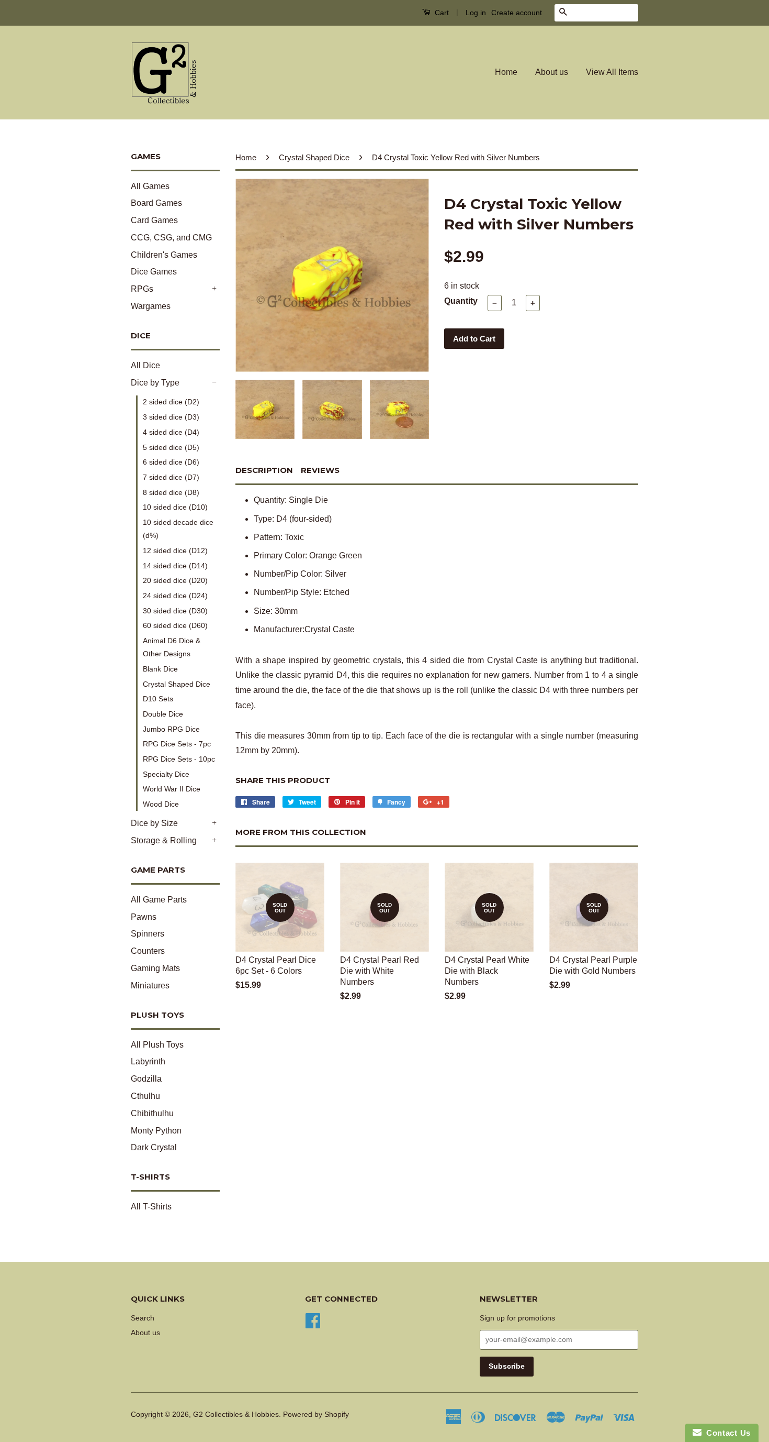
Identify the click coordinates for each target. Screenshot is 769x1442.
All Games (150, 186)
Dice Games (154, 271)
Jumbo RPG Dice (171, 729)
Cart (441, 12)
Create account (516, 12)
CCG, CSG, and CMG (171, 237)
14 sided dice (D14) (175, 566)
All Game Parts (159, 899)
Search (142, 1318)
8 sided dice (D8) (171, 492)
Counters (148, 950)
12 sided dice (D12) (175, 550)
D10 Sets (158, 699)
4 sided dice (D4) (171, 432)
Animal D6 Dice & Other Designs (171, 647)
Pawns (143, 916)
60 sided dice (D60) (175, 625)
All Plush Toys (157, 1044)
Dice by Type (155, 382)
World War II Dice (171, 789)
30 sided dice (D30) (175, 611)
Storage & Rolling (164, 840)
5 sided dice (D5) (171, 447)
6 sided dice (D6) (171, 462)
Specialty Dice (166, 774)
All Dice (145, 365)
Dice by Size (154, 823)
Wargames (151, 306)
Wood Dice (161, 804)
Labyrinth (148, 1061)
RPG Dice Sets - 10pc (179, 759)
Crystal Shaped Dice (176, 684)
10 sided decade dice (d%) (178, 529)
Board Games (156, 203)
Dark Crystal (154, 1147)
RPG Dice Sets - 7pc (177, 744)
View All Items (612, 72)
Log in (476, 12)
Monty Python (156, 1130)
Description (264, 470)
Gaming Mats (155, 968)
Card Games (154, 220)
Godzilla (146, 1078)
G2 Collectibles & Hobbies (236, 1414)
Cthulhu (145, 1096)
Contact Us (726, 1432)
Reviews (320, 470)
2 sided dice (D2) (171, 402)
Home (506, 72)
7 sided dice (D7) (171, 477)
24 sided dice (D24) (175, 595)
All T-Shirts (151, 1206)
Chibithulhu (152, 1113)
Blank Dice (160, 669)
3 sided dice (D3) (171, 417)
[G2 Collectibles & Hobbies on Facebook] (313, 1320)
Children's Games (164, 254)
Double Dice (163, 714)
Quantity (461, 300)
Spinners (147, 933)
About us (551, 72)
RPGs (142, 288)
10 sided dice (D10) (175, 507)
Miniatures (150, 985)
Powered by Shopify (316, 1414)
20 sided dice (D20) (175, 580)
